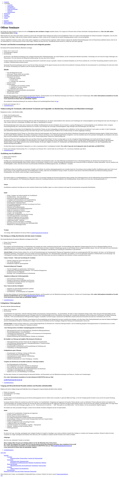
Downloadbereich (8, 23)
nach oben (3, 452)
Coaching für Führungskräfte (35, 458)
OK (2, 475)
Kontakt (6, 15)
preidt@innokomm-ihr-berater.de (35, 97)
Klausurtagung (11, 12)
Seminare (10, 10)
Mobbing (44, 462)
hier (16, 33)
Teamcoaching (23, 458)
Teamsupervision (24, 461)
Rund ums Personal (12, 9)
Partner (6, 18)
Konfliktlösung (11, 7)
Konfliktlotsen (37, 462)
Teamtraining (34, 465)
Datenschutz (33, 471)
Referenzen (7, 13)
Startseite (6, 2)
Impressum (27, 471)
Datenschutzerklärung (62, 474)
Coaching (10, 5)
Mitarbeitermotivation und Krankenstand (20, 465)
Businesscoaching (15, 458)
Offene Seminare (8, 22)
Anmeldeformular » (9, 105)
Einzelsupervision (14, 461)
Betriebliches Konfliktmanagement (19, 462)
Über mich (7, 16)
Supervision (11, 6)
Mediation (31, 462)
